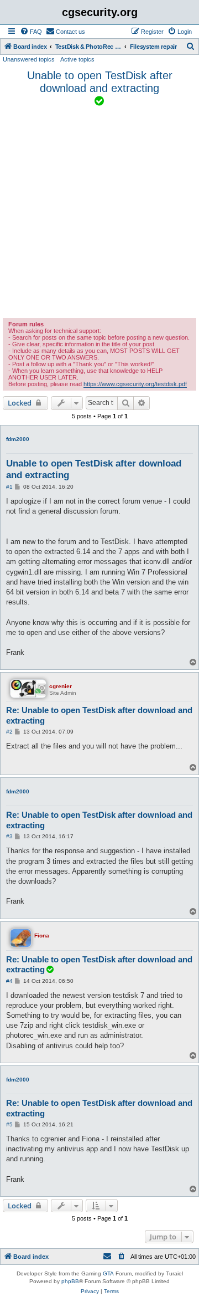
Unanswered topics (29, 59)
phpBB (70, 1281)
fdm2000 (17, 439)
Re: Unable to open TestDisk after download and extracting (99, 715)
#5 (9, 1124)
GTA (108, 1273)
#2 (9, 732)
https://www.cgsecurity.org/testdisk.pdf (135, 384)
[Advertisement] (99, 212)
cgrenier (60, 686)
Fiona (41, 935)
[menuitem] (31, 31)
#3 (9, 836)
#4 (9, 981)
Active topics (77, 59)
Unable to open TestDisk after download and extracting (99, 81)
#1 (9, 487)
